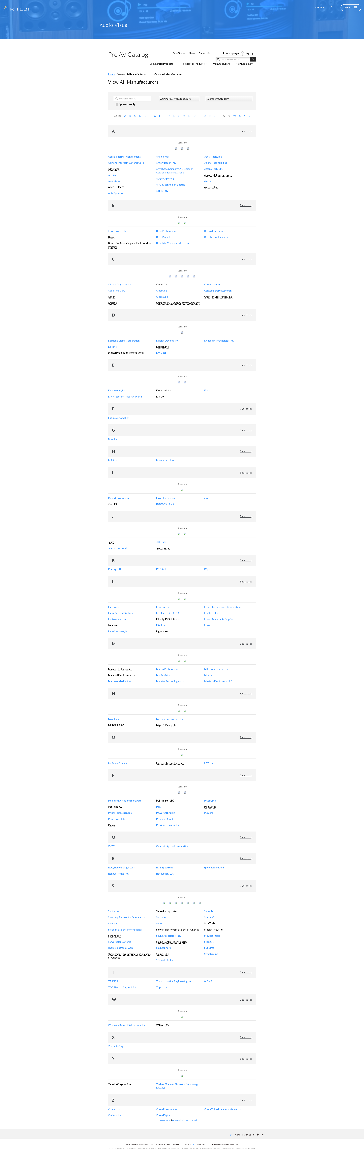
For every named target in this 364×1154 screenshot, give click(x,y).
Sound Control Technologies (171, 941)
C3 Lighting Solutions (120, 284)
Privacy (188, 1144)
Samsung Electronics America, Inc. (127, 917)
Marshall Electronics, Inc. (122, 675)
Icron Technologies (166, 498)
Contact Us (204, 53)
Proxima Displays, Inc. (168, 825)
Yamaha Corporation (119, 1084)
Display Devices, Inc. (167, 340)
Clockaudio (162, 296)
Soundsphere (163, 947)
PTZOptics (210, 806)
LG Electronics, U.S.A (167, 613)
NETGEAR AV (116, 725)
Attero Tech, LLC (213, 168)
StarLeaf (209, 917)
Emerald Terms (164, 1120)
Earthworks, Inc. (117, 390)
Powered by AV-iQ (191, 1120)
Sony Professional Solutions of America (177, 929)
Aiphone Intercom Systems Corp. (126, 162)
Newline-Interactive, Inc (169, 719)
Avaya (207, 180)
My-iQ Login (232, 53)
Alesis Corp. (114, 180)
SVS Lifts (209, 947)
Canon (111, 296)
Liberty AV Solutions (167, 619)
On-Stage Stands (117, 762)
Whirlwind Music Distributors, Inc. (127, 1025)
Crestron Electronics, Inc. (218, 296)
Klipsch (208, 569)
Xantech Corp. (116, 1046)
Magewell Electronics (120, 669)
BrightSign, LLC (164, 237)
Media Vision (163, 675)
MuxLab (208, 675)
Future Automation (118, 417)
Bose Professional (166, 230)
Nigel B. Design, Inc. (167, 725)
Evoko (207, 390)
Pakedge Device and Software (124, 800)
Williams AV (162, 1025)
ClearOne (161, 290)
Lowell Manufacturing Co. (218, 619)
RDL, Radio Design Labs (121, 867)
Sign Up (250, 53)
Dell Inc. (112, 346)
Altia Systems (115, 193)
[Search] (332, 8)
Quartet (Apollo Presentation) (172, 846)
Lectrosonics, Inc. (118, 619)
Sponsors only (126, 104)
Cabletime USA (116, 290)
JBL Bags (161, 541)
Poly (158, 806)
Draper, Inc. (162, 346)
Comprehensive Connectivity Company (177, 302)
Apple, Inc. (162, 190)
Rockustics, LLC (165, 873)
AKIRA (112, 174)
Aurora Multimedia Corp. (218, 174)
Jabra (111, 541)
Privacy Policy (177, 1120)
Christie (112, 302)
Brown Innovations (214, 230)
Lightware (162, 631)
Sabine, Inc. (114, 911)
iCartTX (112, 504)
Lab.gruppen (115, 606)
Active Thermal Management (124, 156)
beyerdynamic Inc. (118, 230)
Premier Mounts (165, 818)
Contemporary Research (218, 290)
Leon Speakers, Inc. (118, 631)
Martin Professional (167, 669)
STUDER (209, 941)
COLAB (235, 1144)
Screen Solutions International (125, 929)
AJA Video (113, 168)
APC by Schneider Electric (170, 184)
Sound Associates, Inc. (168, 935)
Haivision (113, 460)
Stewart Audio (212, 935)
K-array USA (114, 569)
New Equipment (244, 63)
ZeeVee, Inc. (115, 1115)
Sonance (161, 917)
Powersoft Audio (165, 812)
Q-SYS (111, 846)
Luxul (207, 625)
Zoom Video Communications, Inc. (223, 1109)
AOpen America (165, 178)
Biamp (111, 237)
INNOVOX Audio (165, 504)
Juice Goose (163, 548)
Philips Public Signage (120, 812)
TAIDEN (113, 981)
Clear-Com (162, 284)
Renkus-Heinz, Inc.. (119, 873)
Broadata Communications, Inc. (173, 243)
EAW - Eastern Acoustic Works (125, 396)
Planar (111, 825)
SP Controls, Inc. (165, 960)
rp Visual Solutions (214, 867)
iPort (207, 498)
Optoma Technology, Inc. (170, 762)
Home (111, 74)
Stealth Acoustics (214, 929)
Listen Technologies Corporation (222, 606)
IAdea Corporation (118, 498)
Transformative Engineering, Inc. (174, 981)
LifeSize (160, 625)
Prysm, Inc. (210, 800)
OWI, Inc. (209, 762)
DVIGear (161, 352)
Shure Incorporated (167, 911)
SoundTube (162, 953)
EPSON (160, 396)
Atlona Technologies (215, 162)
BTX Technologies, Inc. (217, 237)
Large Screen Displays (120, 613)
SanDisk (112, 923)
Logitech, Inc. (211, 613)
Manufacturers (221, 63)
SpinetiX (209, 911)
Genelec (112, 439)
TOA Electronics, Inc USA (122, 987)
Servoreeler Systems (119, 941)
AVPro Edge (211, 187)
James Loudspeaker (119, 548)
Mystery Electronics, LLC (218, 681)
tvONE (208, 981)
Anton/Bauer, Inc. (166, 162)
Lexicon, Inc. (163, 606)
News (192, 53)
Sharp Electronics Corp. (121, 947)
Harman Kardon (165, 460)
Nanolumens (115, 719)
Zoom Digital (163, 1115)
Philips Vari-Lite (116, 818)
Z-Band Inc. (114, 1109)
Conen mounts (212, 284)
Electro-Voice (163, 390)
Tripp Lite (161, 987)
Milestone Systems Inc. (217, 669)
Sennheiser (114, 935)
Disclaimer (200, 1144)
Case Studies (179, 53)
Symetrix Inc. (211, 953)
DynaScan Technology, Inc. (219, 340)
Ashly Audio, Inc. (213, 156)
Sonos (159, 923)
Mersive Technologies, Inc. (171, 681)
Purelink (208, 812)
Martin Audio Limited (120, 681)
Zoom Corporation (166, 1109)
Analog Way (162, 156)
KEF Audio (162, 569)
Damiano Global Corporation (124, 340)
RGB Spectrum (164, 867)
